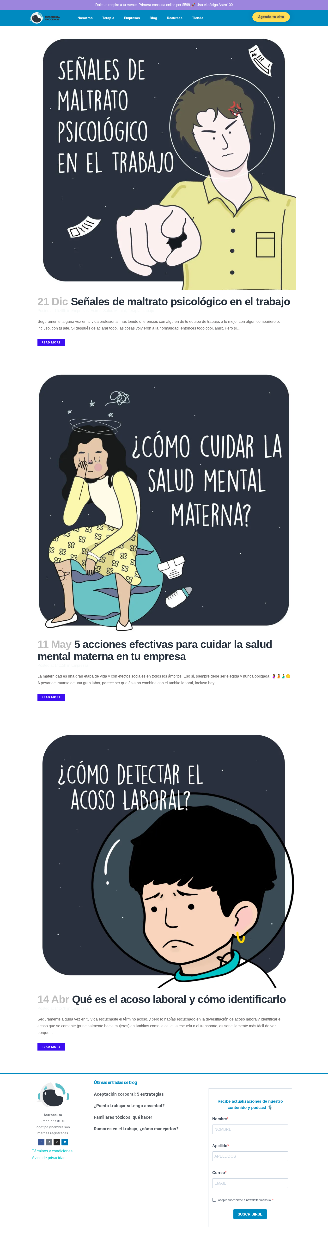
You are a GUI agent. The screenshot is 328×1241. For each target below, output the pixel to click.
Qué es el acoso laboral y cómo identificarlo (179, 999)
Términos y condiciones (52, 1151)
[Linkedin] (64, 1142)
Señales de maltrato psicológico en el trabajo (180, 301)
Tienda (197, 18)
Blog (153, 18)
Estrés (96, 311)
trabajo (148, 311)
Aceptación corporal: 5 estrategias (129, 1094)
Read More (51, 342)
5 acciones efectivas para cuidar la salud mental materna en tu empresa (154, 650)
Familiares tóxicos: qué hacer (123, 1117)
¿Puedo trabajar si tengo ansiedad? (129, 1105)
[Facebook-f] (41, 1142)
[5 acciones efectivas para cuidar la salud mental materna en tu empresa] (164, 501)
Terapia (108, 18)
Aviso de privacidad (49, 1158)
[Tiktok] (49, 1142)
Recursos (174, 18)
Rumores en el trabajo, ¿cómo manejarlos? (136, 1128)
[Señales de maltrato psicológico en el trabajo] (164, 158)
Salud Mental (114, 311)
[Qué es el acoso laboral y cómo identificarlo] (164, 856)
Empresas (132, 18)
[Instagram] (57, 1142)
